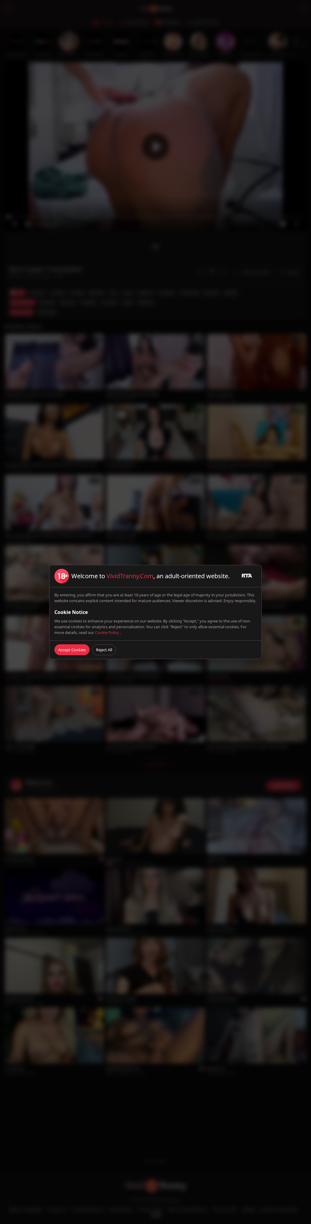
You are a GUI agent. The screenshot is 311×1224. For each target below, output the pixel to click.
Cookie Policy (107, 632)
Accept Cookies (72, 649)
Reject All (104, 649)
